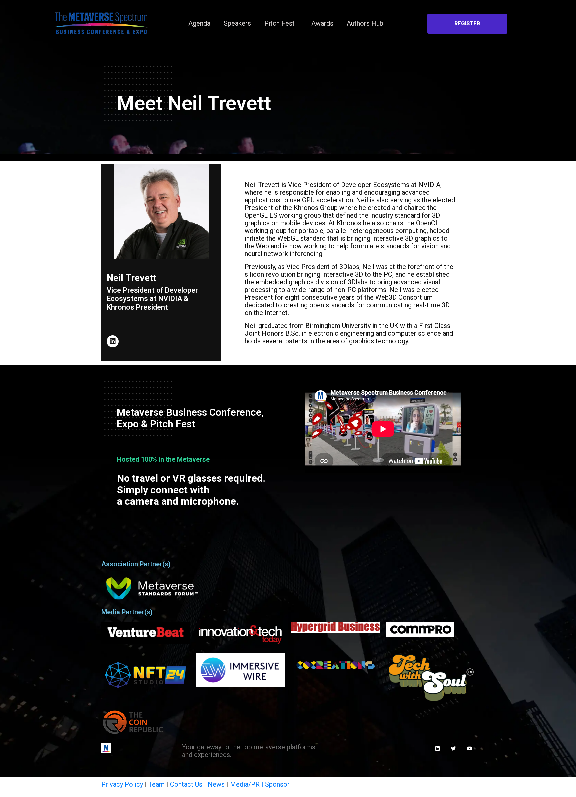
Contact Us (186, 784)
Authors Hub (365, 23)
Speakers (237, 23)
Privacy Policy (122, 784)
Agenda (199, 23)
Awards (322, 23)
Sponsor (277, 784)
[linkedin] (113, 341)
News (216, 784)
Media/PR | (247, 784)
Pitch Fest (279, 23)
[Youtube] (470, 748)
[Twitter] (454, 748)
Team (156, 784)
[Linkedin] (438, 748)
